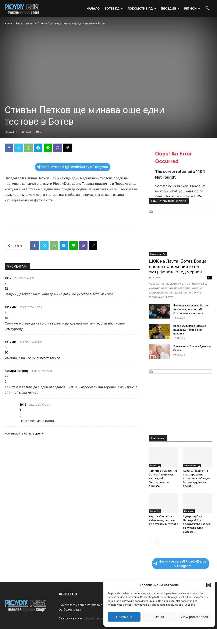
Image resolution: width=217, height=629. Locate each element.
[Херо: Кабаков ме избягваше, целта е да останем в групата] (163, 503)
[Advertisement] (72, 215)
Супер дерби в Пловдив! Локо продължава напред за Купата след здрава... (197, 524)
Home (8, 23)
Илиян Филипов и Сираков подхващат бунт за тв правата (189, 329)
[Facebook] (9, 148)
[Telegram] (38, 148)
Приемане (124, 617)
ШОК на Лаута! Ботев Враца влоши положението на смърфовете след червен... (177, 266)
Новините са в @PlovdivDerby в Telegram (74, 167)
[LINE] (48, 148)
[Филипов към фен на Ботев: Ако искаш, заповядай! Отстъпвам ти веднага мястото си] (159, 311)
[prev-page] (151, 540)
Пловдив (168, 8)
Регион (190, 8)
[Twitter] (18, 148)
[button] (208, 585)
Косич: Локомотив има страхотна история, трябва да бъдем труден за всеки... (196, 478)
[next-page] (158, 540)
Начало (93, 8)
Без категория (24, 23)
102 (209, 277)
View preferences (194, 617)
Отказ (159, 617)
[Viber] (57, 148)
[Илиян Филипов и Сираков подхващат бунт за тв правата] (159, 331)
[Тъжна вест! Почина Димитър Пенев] (159, 351)
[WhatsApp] (28, 148)
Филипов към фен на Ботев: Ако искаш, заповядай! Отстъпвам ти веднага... (191, 309)
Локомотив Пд (140, 8)
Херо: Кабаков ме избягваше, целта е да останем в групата (163, 520)
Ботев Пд (112, 8)
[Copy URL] (67, 148)
